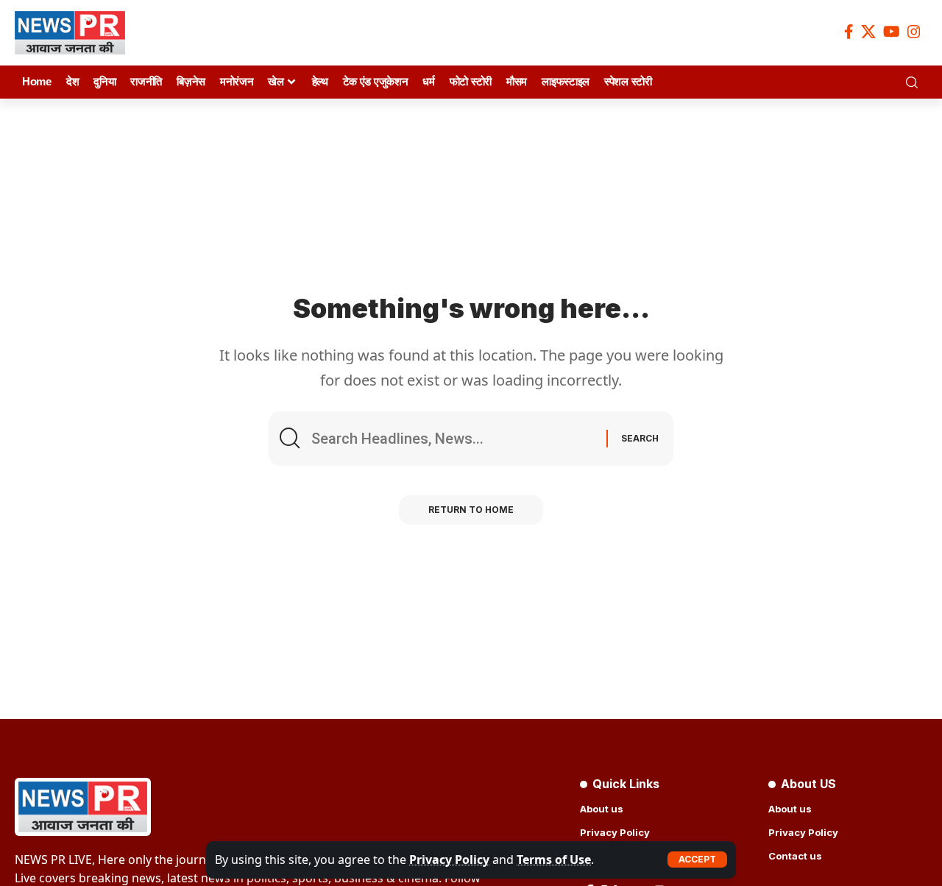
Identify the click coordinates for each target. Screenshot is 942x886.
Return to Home (471, 509)
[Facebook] (848, 31)
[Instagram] (914, 31)
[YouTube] (891, 31)
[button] (697, 859)
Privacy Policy (449, 859)
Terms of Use (554, 859)
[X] (868, 31)
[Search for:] (453, 438)
